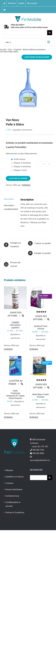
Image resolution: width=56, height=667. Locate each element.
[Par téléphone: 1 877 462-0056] (4, 3)
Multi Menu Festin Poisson (40, 395)
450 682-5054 (38, 453)
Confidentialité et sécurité (12, 504)
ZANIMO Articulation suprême (15, 325)
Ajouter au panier (18, 178)
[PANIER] (12, 10)
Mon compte (32, 3)
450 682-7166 (38, 450)
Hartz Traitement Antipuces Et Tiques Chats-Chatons (15, 395)
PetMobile (26, 185)
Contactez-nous (12, 496)
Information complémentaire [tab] (10, 207)
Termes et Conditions (14, 512)
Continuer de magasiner (36, 57)
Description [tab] (9, 199)
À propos (9, 483)
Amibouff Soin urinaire (40, 327)
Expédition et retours (14, 477)
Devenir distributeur (13, 489)
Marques (9, 470)
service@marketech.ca (40, 460)
